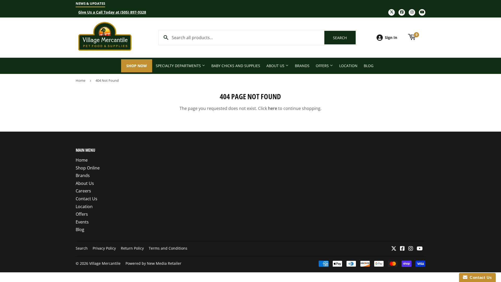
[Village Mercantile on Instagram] (410, 249)
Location (348, 65)
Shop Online (88, 168)
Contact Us (86, 199)
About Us (275, 65)
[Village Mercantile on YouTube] (420, 249)
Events (82, 222)
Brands (302, 65)
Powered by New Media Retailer (153, 263)
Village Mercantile (105, 263)
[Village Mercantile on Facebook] (402, 249)
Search (344, 37)
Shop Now (136, 65)
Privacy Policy (104, 248)
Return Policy (132, 248)
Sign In (391, 37)
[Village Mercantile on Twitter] (393, 249)
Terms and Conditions (168, 248)
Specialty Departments (179, 65)
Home (80, 80)
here (272, 108)
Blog (368, 65)
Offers (323, 65)
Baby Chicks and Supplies (235, 65)
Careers (83, 191)
